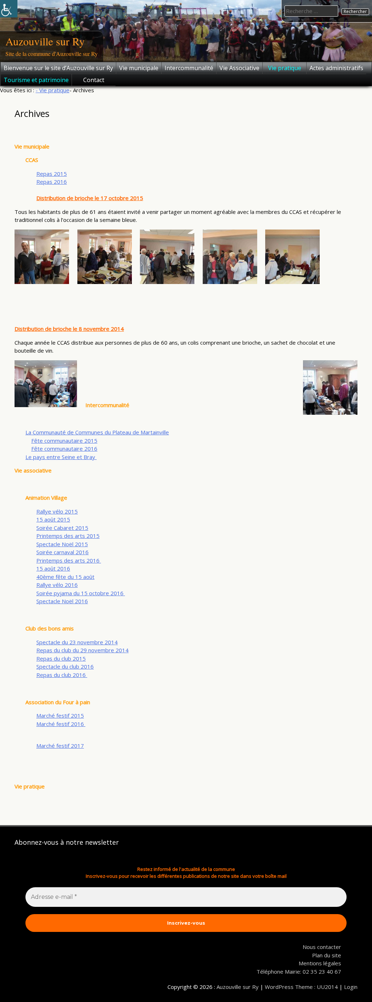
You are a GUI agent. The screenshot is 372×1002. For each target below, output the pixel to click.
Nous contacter (322, 946)
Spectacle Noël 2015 (62, 544)
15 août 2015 (53, 519)
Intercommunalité (189, 68)
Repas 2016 (51, 181)
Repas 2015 (51, 173)
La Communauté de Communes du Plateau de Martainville (97, 432)
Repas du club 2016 (61, 674)
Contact (93, 80)
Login (350, 986)
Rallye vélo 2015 (57, 511)
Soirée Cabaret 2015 (62, 527)
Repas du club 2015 (61, 658)
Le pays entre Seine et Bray (61, 457)
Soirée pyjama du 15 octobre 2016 (80, 593)
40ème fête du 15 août (65, 576)
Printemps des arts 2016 (68, 560)
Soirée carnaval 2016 (62, 552)
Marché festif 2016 (60, 723)
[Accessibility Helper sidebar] (8, 8)
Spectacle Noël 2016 (62, 601)
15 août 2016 (53, 568)
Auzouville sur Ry (45, 41)
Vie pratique (284, 68)
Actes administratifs (336, 68)
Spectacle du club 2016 (65, 666)
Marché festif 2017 (60, 745)
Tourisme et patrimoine (36, 80)
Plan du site (326, 955)
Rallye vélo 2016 (57, 584)
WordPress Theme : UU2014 (301, 986)
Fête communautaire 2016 (64, 448)
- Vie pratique (52, 90)
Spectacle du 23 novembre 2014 (77, 642)
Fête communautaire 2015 (64, 440)
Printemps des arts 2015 (68, 535)
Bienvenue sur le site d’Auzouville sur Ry (58, 68)
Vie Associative (239, 68)
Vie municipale (138, 68)
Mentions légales (320, 963)
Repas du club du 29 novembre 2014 (82, 650)
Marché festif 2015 (60, 715)
